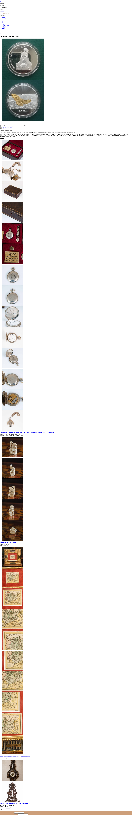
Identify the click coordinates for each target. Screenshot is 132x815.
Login (1, 1)
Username (2, 3)
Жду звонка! (26, 812)
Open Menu (2, 15)
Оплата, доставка (5, 25)
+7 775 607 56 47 (23, 0)
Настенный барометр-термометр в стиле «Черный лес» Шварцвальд (15, 803)
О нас (3, 20)
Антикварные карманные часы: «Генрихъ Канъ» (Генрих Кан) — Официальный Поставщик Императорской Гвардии (27, 432)
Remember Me (3, 7)
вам (6, 812)
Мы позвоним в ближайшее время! (7, 812)
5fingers (6, 810)
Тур (3, 22)
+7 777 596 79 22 (30, 0)
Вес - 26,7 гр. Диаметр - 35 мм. (9, 126)
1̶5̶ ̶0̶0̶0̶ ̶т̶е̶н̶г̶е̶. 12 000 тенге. (7, 127)
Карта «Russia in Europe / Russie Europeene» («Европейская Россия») (15, 756)
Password (2, 5)
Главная (3, 17)
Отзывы (3, 19)
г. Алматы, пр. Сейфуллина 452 (5, 0)
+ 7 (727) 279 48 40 (16, 0)
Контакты (4, 21)
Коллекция (4, 26)
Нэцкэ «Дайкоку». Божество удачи (8, 542)
